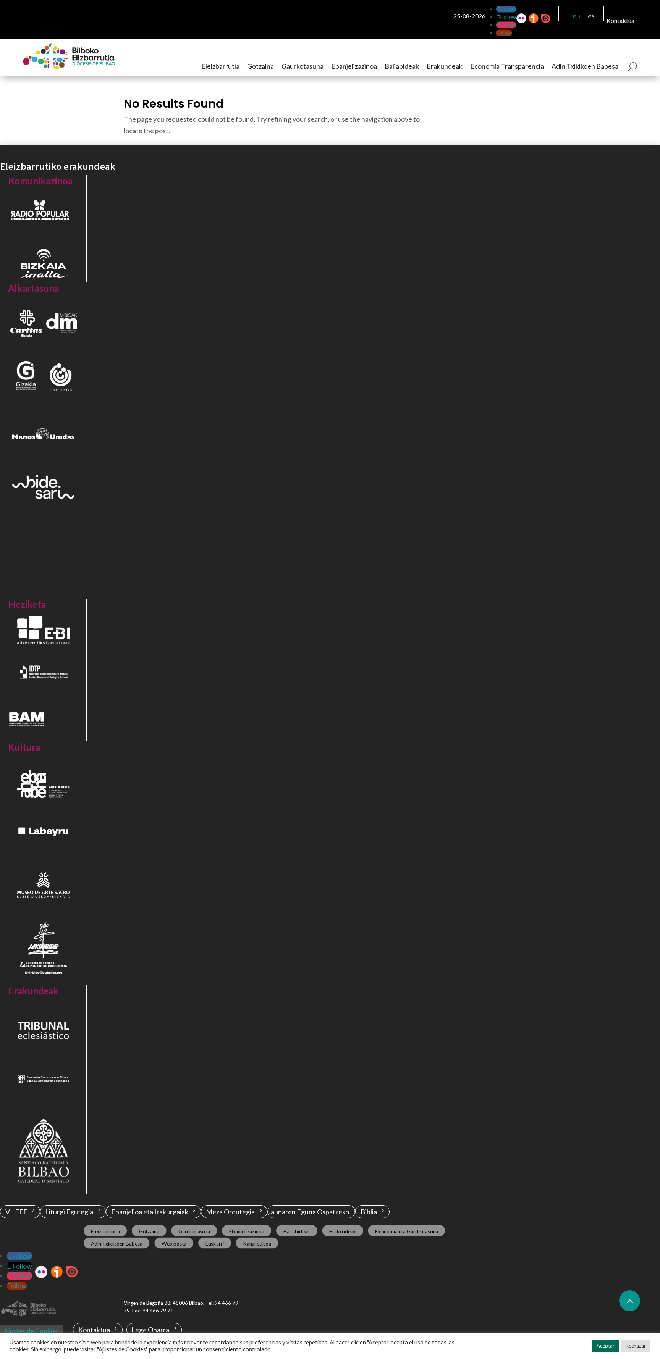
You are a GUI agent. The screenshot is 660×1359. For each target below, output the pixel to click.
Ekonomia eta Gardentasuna (406, 1231)
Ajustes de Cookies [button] (122, 1349)
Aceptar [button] (606, 1346)
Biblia (369, 1211)
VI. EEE (16, 1211)
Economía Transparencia (507, 66)
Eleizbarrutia (220, 66)
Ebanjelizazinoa (354, 66)
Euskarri (214, 1243)
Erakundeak (445, 66)
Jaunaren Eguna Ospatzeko (308, 1211)
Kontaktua (620, 20)
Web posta (174, 1243)
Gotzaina (260, 66)
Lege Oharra (150, 1329)
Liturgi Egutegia (69, 1211)
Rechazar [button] (636, 1346)
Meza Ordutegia (230, 1211)
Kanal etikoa (257, 1243)
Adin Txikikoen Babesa (585, 66)
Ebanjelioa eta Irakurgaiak (149, 1211)
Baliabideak (402, 66)
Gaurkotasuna (302, 66)
